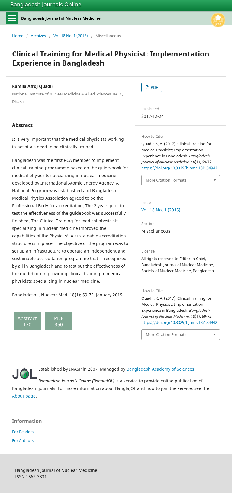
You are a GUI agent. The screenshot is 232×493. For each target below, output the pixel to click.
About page (24, 396)
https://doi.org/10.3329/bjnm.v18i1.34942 (179, 168)
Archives (38, 35)
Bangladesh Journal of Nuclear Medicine (61, 18)
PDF (154, 87)
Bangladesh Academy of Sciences (160, 369)
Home (17, 35)
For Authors (23, 440)
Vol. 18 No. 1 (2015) (70, 35)
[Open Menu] (12, 18)
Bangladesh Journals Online (45, 4)
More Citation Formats (166, 180)
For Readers (23, 431)
